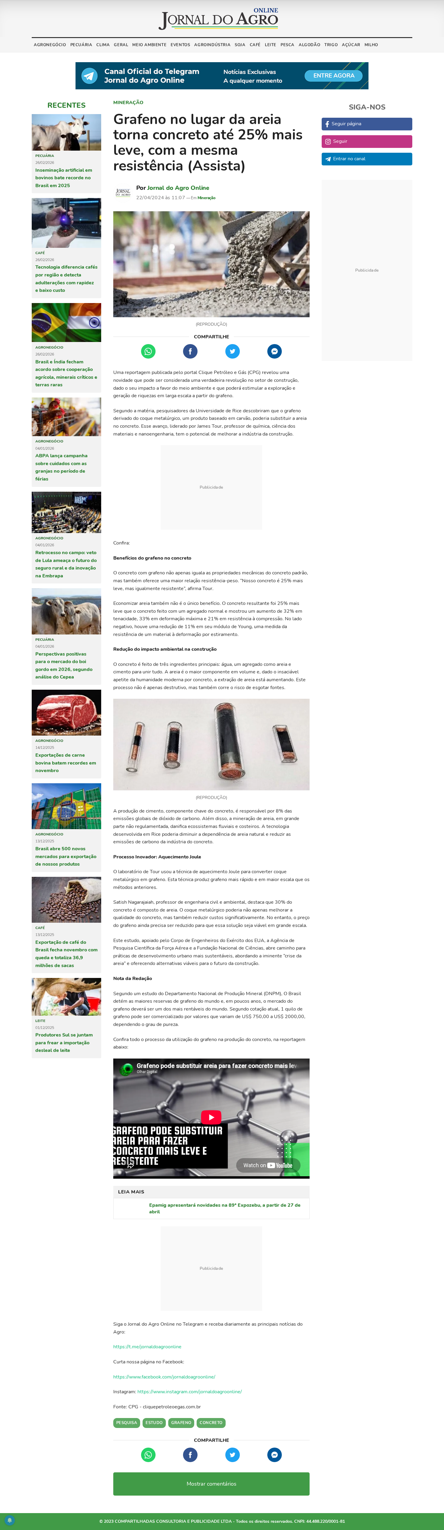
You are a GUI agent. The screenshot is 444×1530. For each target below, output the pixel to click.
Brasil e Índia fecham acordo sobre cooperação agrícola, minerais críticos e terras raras (66, 373)
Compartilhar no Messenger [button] (274, 351)
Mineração (128, 102)
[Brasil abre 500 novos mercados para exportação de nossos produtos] (66, 806)
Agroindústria (212, 45)
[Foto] (211, 264)
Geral (121, 45)
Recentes (66, 105)
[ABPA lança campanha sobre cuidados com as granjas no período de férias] (66, 417)
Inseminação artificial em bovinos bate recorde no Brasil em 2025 (63, 178)
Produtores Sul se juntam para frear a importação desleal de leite (64, 1043)
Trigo (331, 45)
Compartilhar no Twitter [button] (232, 351)
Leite (270, 45)
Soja (240, 45)
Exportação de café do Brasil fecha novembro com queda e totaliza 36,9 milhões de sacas (66, 954)
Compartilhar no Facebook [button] (190, 351)
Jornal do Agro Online (178, 188)
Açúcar (351, 45)
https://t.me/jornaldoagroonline (147, 1346)
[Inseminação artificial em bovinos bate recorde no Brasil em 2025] (66, 132)
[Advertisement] (211, 487)
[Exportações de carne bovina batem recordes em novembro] (66, 713)
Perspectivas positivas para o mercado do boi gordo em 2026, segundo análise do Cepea (63, 666)
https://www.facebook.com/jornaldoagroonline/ (164, 1377)
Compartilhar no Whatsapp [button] (148, 351)
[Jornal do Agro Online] (218, 19)
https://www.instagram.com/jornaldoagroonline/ (189, 1391)
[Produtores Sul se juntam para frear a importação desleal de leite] (66, 996)
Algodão (309, 45)
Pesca (287, 45)
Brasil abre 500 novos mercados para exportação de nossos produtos (65, 856)
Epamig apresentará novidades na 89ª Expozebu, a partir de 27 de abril (225, 1208)
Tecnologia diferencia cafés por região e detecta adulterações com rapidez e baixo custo (66, 279)
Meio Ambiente (149, 45)
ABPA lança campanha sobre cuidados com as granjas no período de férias (61, 467)
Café (255, 45)
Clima (103, 45)
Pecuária (81, 45)
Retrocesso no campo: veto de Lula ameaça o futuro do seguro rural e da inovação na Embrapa (66, 564)
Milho (371, 45)
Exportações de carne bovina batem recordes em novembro (65, 763)
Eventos (180, 45)
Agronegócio (50, 45)
